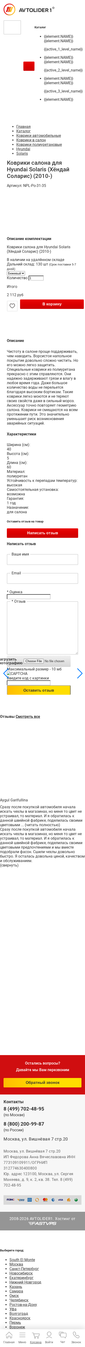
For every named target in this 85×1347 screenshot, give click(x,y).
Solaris (22, 153)
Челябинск (19, 1300)
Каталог (23, 131)
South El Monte (22, 1260)
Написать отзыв (42, 533)
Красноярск (19, 1318)
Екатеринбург (21, 1277)
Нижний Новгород (25, 1282)
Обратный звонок (43, 1083)
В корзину (52, 304)
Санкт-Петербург (24, 1269)
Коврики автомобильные (38, 135)
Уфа (13, 1309)
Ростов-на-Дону (23, 1304)
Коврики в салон (31, 140)
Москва (16, 1264)
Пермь (15, 1322)
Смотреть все (28, 716)
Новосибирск (21, 1273)
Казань (15, 1286)
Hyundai (23, 149)
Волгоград (18, 1313)
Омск (14, 1295)
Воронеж (17, 1327)
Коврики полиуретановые (39, 144)
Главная (23, 126)
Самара (16, 1291)
